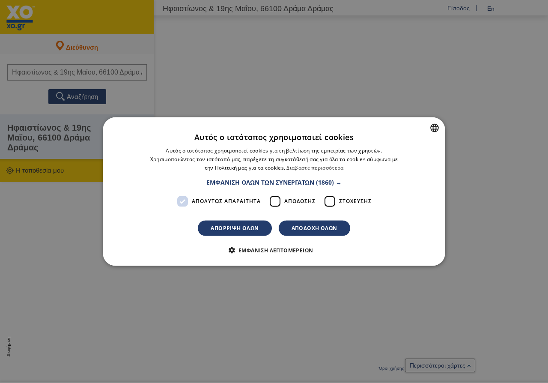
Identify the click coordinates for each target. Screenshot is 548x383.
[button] (274, 182)
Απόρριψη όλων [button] (235, 227)
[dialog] (274, 191)
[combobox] (434, 128)
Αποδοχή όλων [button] (314, 227)
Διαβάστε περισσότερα (314, 167)
